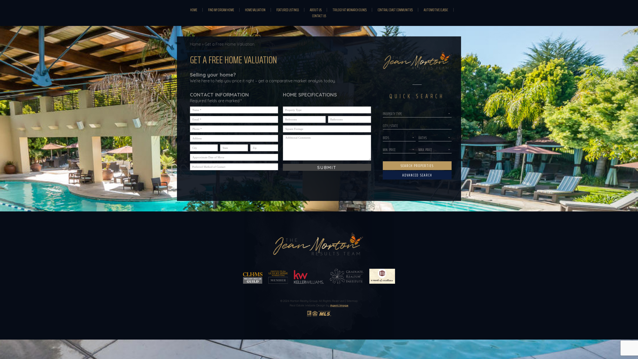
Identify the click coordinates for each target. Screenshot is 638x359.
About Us (315, 10)
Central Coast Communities (395, 10)
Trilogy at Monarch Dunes (349, 10)
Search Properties (417, 166)
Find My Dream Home (221, 10)
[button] (417, 125)
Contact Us (319, 16)
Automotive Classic (436, 10)
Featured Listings (287, 10)
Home (193, 10)
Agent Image (339, 305)
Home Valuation (255, 10)
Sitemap (352, 301)
